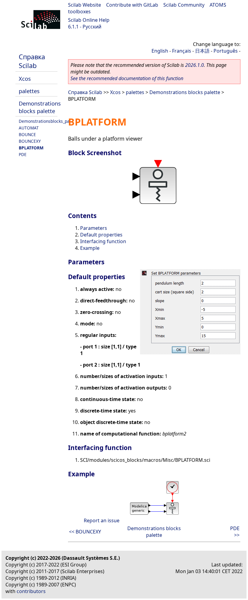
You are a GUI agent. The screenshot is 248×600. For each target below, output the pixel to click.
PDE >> (235, 531)
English (160, 50)
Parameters (93, 228)
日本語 (202, 50)
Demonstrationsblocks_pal (45, 121)
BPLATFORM (31, 148)
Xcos (25, 78)
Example (90, 248)
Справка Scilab (32, 61)
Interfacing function (103, 241)
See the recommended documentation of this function (126, 78)
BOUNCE (27, 134)
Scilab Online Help (88, 20)
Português (226, 50)
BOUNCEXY (30, 141)
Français (181, 50)
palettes (29, 91)
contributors (31, 591)
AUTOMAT (29, 128)
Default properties (101, 234)
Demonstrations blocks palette (40, 107)
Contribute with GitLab (132, 5)
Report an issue (101, 520)
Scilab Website (84, 5)
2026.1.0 (194, 65)
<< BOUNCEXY (85, 531)
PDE (23, 154)
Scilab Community (183, 5)
